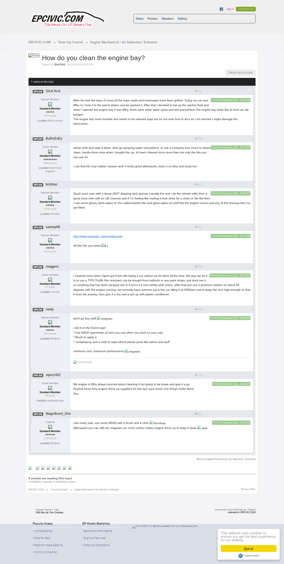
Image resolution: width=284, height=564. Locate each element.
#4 (197, 227)
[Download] (70, 468)
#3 (197, 184)
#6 (197, 309)
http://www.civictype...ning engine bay (97, 236)
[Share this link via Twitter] (30, 468)
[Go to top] (142, 511)
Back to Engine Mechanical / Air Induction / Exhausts (226, 459)
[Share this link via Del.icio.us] (43, 468)
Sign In (230, 9)
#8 (197, 413)
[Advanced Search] (250, 18)
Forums (152, 18)
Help (56, 510)
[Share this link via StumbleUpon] (54, 468)
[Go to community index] (67, 16)
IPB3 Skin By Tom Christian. (50, 512)
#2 (197, 138)
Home (139, 18)
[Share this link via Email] (59, 468)
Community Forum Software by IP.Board (235, 510)
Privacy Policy (248, 489)
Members (167, 18)
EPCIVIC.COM (35, 489)
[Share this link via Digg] (37, 468)
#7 (197, 375)
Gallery (182, 18)
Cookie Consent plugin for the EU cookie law (248, 555)
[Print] (64, 468)
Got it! (248, 548)
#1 (197, 91)
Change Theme (43, 510)
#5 (197, 266)
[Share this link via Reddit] (48, 468)
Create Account (246, 9)
